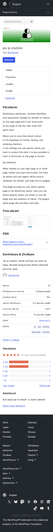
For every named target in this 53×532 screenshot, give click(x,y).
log (39, 327)
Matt (6, 473)
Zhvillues (7, 455)
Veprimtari (33, 450)
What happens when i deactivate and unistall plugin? (18, 243)
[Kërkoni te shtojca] (31, 21)
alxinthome (12, 52)
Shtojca (31, 432)
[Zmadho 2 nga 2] (46, 219)
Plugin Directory (10, 12)
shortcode (36, 332)
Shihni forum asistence (14, 405)
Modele (31, 436)
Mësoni (6, 445)
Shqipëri (13, 495)
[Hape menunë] (48, 4)
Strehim (6, 432)
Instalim (9, 84)
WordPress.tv (11, 460)
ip (35, 327)
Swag (32, 460)
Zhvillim (9, 91)
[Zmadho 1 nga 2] (21, 219)
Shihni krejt (44, 385)
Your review (8, 385)
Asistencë (10, 98)
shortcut (46, 332)
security (46, 327)
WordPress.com (12, 468)
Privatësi (7, 436)
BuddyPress (10, 483)
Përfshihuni (33, 445)
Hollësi (9, 70)
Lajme (6, 427)
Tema (30, 427)
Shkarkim (8, 60)
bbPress (8, 478)
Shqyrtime (11, 77)
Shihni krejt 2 (44, 320)
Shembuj (32, 422)
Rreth (5, 422)
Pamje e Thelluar (11, 340)
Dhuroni (33, 455)
